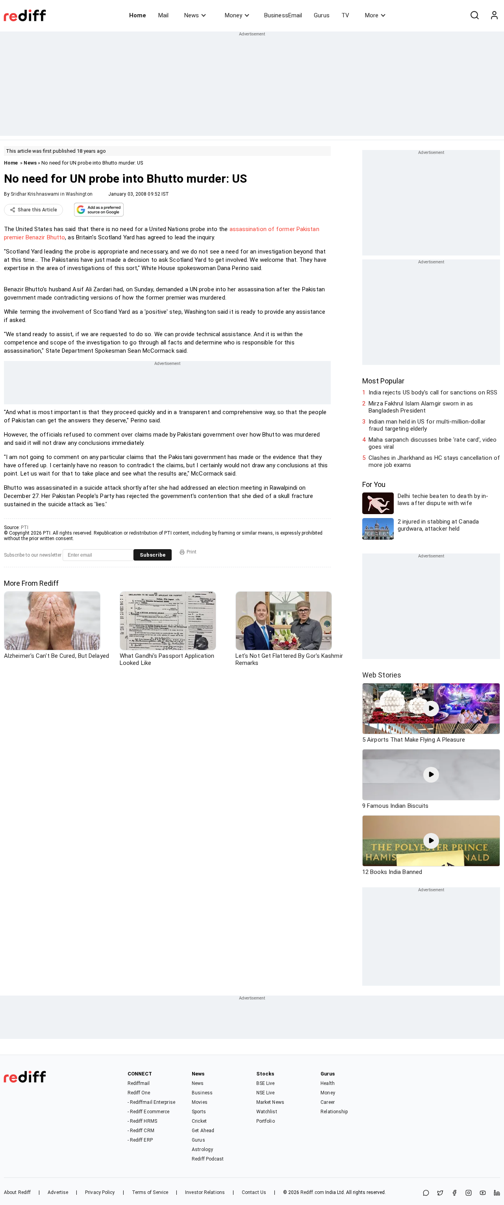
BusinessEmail (283, 15)
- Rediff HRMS (142, 1121)
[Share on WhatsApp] (426, 1193)
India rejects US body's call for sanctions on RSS (433, 392)
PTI (24, 527)
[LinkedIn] (497, 1193)
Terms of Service (150, 1192)
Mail (163, 15)
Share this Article (37, 210)
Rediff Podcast (208, 1159)
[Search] (474, 15)
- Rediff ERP (140, 1140)
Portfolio (265, 1121)
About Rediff (17, 1192)
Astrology (202, 1149)
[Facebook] (454, 1193)
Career (328, 1102)
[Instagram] (468, 1193)
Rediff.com (312, 1192)
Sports (199, 1111)
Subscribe (152, 555)
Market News (270, 1102)
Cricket (199, 1121)
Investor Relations (205, 1192)
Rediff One (139, 1093)
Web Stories (381, 675)
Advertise (58, 1192)
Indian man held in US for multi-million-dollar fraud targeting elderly (427, 425)
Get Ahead (203, 1130)
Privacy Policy (100, 1192)
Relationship (334, 1111)
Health (328, 1083)
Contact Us (254, 1192)
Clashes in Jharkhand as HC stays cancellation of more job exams (434, 461)
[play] (431, 708)
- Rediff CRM (141, 1130)
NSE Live (265, 1093)
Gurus (322, 15)
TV (345, 15)
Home (137, 15)
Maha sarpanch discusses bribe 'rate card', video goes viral (433, 443)
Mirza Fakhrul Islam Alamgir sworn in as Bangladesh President (421, 407)
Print (191, 552)
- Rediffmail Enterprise (151, 1102)
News (191, 15)
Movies (200, 1102)
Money (233, 15)
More (371, 15)
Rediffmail (139, 1083)
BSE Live (265, 1083)
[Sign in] (494, 15)
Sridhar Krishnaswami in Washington (51, 194)
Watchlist (266, 1111)
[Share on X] (440, 1193)
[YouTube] (483, 1193)
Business (202, 1093)
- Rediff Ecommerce (149, 1111)
